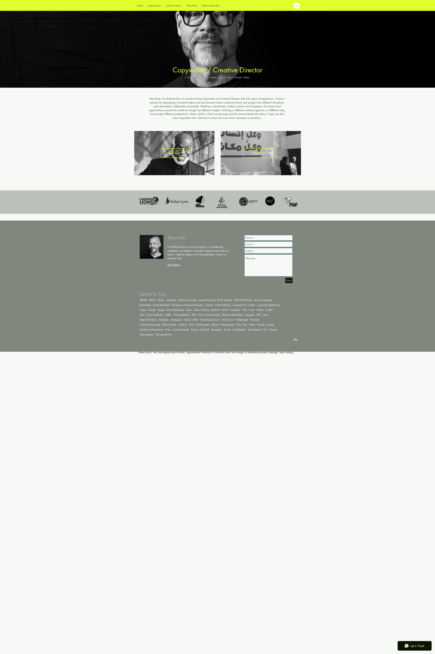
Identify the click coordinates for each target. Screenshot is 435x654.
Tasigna (273, 329)
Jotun (265, 314)
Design (152, 309)
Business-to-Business (193, 304)
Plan (245, 324)
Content (251, 304)
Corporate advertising (268, 304)
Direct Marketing (175, 309)
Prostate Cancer (181, 329)
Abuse (161, 300)
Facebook (235, 309)
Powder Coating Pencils (152, 329)
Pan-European (202, 324)
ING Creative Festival (209, 314)
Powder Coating (265, 324)
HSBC (169, 314)
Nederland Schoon (210, 319)
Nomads (254, 319)
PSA (191, 324)
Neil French (228, 319)
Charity (209, 304)
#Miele (143, 300)
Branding (176, 304)
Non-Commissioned (150, 324)
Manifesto (164, 319)
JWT (259, 314)
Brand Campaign (263, 300)
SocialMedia (239, 329)
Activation (171, 300)
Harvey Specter (182, 314)
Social (227, 329)
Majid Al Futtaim (148, 319)
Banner (228, 300)
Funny (252, 309)
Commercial (239, 304)
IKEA (194, 314)
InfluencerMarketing (232, 314)
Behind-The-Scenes (243, 300)
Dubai (189, 309)
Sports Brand (254, 329)
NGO (195, 319)
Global (260, 309)
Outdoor (182, 324)
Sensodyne (216, 329)
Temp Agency (147, 334)
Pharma (215, 324)
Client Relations (223, 304)
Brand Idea (145, 304)
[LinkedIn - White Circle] (296, 5)
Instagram (250, 314)
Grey (142, 314)
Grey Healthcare (155, 314)
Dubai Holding (201, 309)
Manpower (176, 319)
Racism (195, 329)
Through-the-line (163, 334)
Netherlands (242, 319)
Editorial (215, 309)
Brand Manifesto (161, 304)
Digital (161, 309)
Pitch (238, 324)
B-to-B (220, 300)
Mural (187, 319)
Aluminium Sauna (188, 300)
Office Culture (169, 324)
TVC (265, 329)
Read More (174, 264)
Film (244, 309)
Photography (227, 324)
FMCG (224, 309)
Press (168, 329)
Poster (252, 324)
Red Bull (205, 329)
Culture (143, 309)
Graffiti (269, 309)
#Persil (152, 300)
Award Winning (207, 300)
